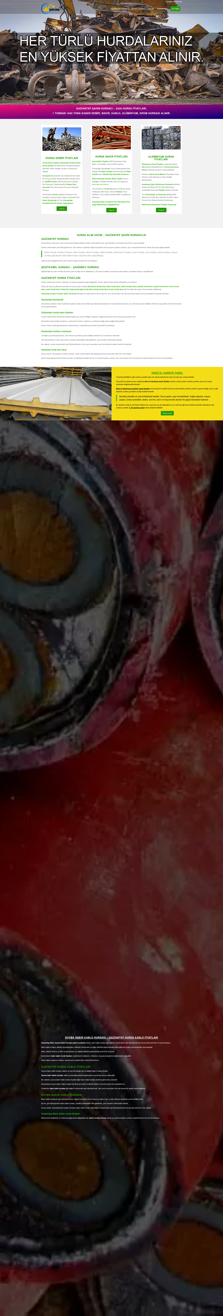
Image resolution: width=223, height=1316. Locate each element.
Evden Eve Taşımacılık (70, 289)
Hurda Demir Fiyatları (62, 158)
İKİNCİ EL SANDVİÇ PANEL (167, 373)
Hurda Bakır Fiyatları (111, 156)
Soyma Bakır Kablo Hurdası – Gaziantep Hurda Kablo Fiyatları (111, 1037)
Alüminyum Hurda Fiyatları (161, 158)
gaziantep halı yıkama (100, 184)
